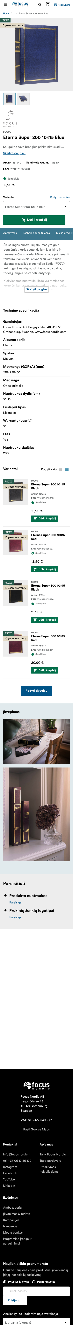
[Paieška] (40, 4)
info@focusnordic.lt (16, 1154)
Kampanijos (11, 1220)
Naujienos (10, 1226)
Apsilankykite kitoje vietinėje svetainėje (30, 1314)
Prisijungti (64, 4)
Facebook (10, 1173)
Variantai (8, 197)
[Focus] (10, 118)
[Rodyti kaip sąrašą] (67, 470)
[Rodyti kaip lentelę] (60, 470)
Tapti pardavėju (50, 1161)
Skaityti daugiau (14, 153)
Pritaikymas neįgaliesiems (49, 1169)
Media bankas (13, 1233)
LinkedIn (9, 1186)
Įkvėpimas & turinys (16, 1214)
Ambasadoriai (12, 1208)
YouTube (9, 1179)
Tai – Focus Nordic (53, 1154)
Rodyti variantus (60, 197)
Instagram (10, 1167)
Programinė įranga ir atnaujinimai (17, 1241)
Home (6, 13)
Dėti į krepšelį (37, 220)
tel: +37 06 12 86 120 (17, 1161)
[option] (9, 99)
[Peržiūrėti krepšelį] (47, 4)
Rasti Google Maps (36, 1129)
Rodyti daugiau (36, 690)
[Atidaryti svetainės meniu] (7, 4)
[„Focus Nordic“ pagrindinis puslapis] (20, 4)
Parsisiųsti (16, 902)
